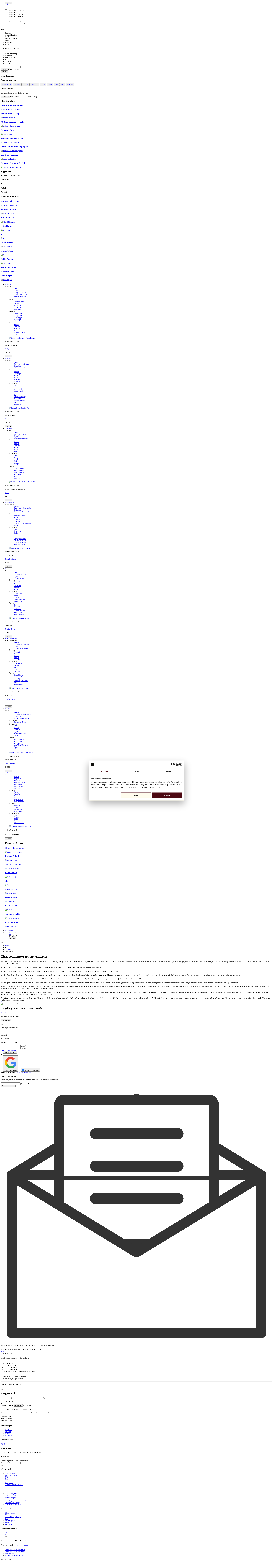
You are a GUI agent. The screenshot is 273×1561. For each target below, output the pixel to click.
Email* (23, 1046)
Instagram (8, 1435)
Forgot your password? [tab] (8, 1050)
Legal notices (9, 1553)
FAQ (7, 1477)
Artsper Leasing (10, 1497)
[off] (2, 942)
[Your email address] (2, 1465)
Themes (7, 1533)
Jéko (6, 1519)
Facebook (8, 1430)
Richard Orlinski (10, 1513)
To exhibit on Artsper (12, 1503)
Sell (6, 5)
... (7, 947)
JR (6, 1515)
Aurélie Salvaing (10, 699)
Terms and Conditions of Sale (15, 1552)
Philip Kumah (10, 349)
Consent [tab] (104, 772)
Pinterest (8, 1434)
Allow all (167, 795)
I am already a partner (21, 1545)
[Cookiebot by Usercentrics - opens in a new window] (172, 764)
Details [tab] (136, 772)
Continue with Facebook (31, 1070)
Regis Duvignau (10, 559)
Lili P (7, 493)
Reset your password (8, 1086)
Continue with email (10, 1052)
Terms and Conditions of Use (15, 1550)
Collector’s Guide (11, 1475)
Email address (25, 1083)
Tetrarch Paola (10, 763)
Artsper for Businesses (12, 1495)
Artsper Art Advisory (12, 1493)
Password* (24, 1048)
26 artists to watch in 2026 (14, 1485)
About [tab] (168, 772)
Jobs (6, 1479)
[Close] (2, 1024)
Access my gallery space (23, 1072)
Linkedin (8, 1432)
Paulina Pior (9, 419)
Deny (136, 795)
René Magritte (10, 1521)
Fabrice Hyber (10, 629)
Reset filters (5, 1013)
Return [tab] (3, 1088)
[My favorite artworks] (6, 9)
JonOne (7, 1522)
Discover (8, 356)
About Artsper (10, 1473)
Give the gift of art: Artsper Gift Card (17, 1501)
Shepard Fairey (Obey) (13, 1517)
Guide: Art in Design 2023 (14, 1505)
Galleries (8, 949)
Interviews (8, 1535)
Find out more (6, 1020)
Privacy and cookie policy (14, 1555)
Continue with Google (10, 1070)
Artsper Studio (10, 1499)
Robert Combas (10, 1524)
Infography (9, 1483)
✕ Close (4, 71)
